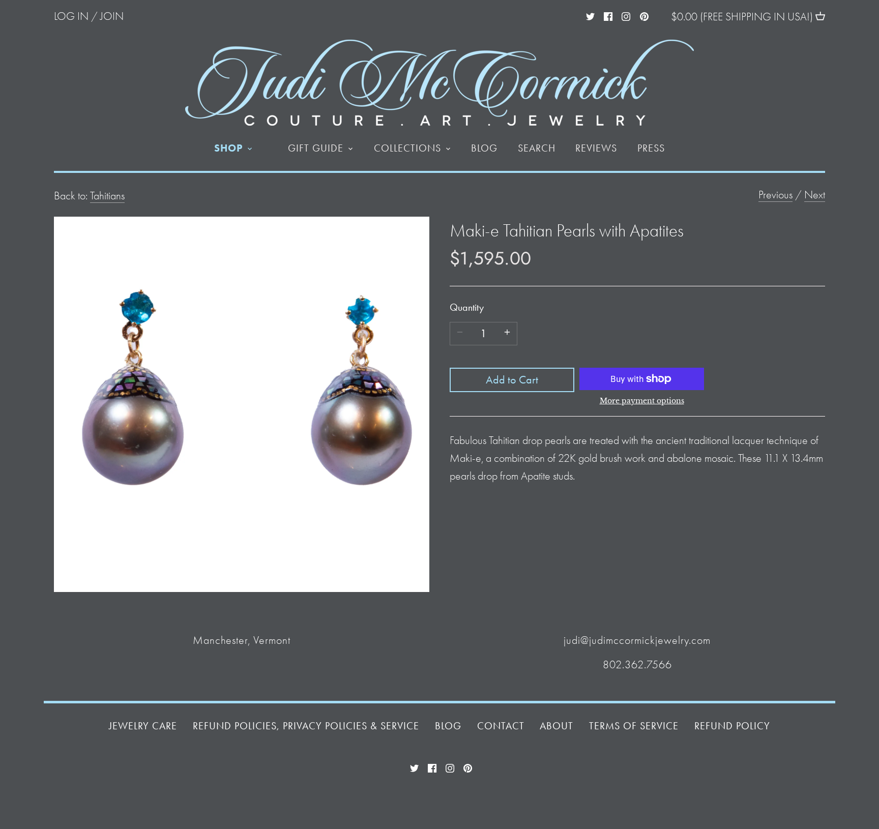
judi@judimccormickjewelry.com (637, 640)
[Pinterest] (644, 15)
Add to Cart (512, 380)
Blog (448, 726)
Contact (500, 726)
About (556, 726)
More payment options (642, 401)
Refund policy (732, 726)
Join (112, 16)
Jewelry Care (143, 726)
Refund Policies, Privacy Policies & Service (306, 726)
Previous (775, 194)
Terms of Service (634, 726)
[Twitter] (590, 15)
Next (814, 194)
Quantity (467, 307)
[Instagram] (626, 15)
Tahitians (107, 195)
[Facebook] (608, 15)
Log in (71, 16)
